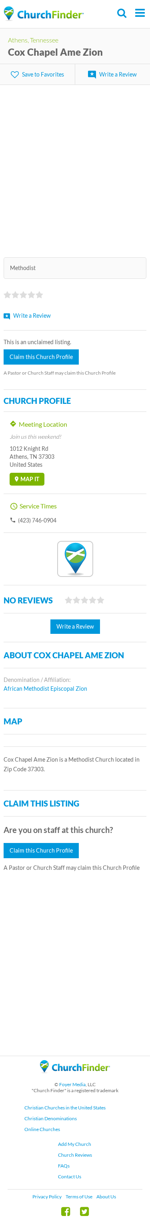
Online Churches (42, 1129)
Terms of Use (79, 1197)
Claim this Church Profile (41, 356)
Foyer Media (72, 1084)
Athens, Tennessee (33, 40)
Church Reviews (75, 1155)
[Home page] (44, 14)
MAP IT (29, 479)
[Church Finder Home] (75, 1077)
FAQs (64, 1166)
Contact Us (69, 1177)
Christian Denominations (50, 1118)
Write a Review (118, 74)
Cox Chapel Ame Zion (55, 52)
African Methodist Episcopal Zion (45, 688)
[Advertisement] (75, 166)
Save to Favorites (43, 74)
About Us (106, 1197)
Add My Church (74, 1144)
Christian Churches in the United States (65, 1108)
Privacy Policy (47, 1197)
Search (122, 13)
